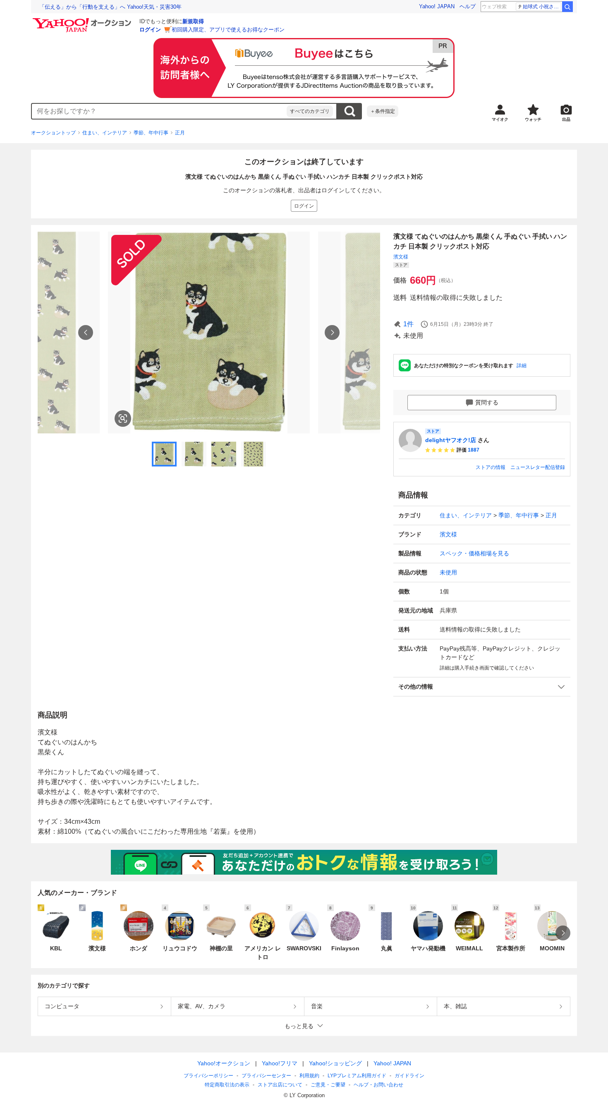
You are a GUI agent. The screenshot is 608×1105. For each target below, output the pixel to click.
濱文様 (400, 257)
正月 (180, 133)
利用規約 (309, 1076)
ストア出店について (280, 1085)
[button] (481, 686)
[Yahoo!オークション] (83, 20)
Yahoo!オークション (223, 1063)
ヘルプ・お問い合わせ (378, 1085)
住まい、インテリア (104, 133)
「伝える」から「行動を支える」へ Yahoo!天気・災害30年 (110, 7)
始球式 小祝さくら (542, 7)
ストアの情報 (490, 467)
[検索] (567, 6)
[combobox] (159, 111)
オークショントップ (53, 133)
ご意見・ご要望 (328, 1085)
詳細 (522, 365)
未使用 (448, 572)
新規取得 (193, 21)
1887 (473, 450)
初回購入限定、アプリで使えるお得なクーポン (228, 29)
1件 (408, 324)
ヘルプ (468, 6)
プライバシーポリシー (208, 1076)
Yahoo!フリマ (279, 1063)
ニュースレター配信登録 (537, 467)
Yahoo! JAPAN (437, 6)
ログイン (150, 29)
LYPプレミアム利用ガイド (357, 1076)
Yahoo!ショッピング (335, 1063)
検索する (349, 111)
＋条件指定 (382, 111)
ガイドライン (409, 1076)
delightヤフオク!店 (450, 440)
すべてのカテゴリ (310, 111)
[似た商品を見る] (123, 418)
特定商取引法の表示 (227, 1085)
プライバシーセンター (266, 1076)
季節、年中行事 (151, 133)
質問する (486, 402)
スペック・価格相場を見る (474, 553)
